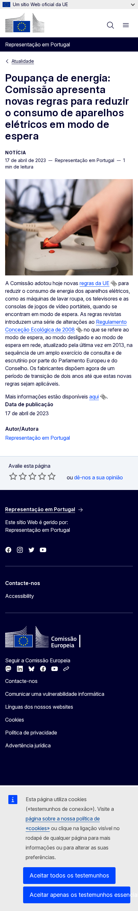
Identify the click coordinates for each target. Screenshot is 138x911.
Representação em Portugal (37, 438)
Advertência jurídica (28, 745)
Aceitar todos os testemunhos (69, 875)
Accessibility (19, 596)
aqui (94, 396)
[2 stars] (18, 476)
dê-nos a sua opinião (98, 477)
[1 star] (13, 476)
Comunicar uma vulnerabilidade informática (54, 694)
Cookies (14, 719)
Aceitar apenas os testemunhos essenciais (80, 894)
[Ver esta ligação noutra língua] (114, 283)
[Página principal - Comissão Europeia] (24, 22)
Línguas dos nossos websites (39, 707)
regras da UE (94, 283)
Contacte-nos (21, 681)
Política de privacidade (31, 732)
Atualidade (23, 61)
